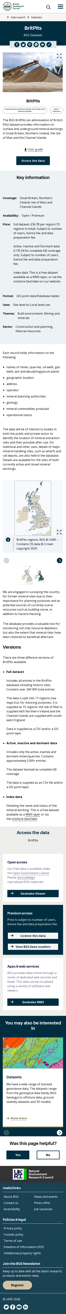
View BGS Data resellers (33, 947)
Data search (18, 17)
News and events (46, 1197)
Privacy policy (13, 1228)
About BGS (11, 1197)
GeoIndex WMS (33, 1002)
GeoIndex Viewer (33, 894)
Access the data (33, 161)
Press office (42, 1203)
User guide (35, 149)
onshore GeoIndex (24, 819)
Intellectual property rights (22, 1253)
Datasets (36, 17)
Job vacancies (43, 1209)
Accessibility (12, 1209)
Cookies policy (13, 1234)
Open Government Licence (31, 873)
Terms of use (13, 1241)
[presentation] (6, 560)
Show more (18, 1118)
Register (17, 1285)
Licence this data (33, 936)
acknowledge (26, 877)
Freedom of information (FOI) (24, 1247)
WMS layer (32, 814)
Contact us (11, 1203)
